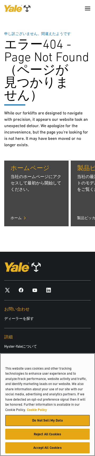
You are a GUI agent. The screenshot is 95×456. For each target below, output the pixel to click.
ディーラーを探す (19, 318)
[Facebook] (21, 290)
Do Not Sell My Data (47, 420)
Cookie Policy (37, 410)
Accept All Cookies (47, 448)
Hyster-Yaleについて (20, 346)
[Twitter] (7, 290)
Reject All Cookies (47, 434)
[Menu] (87, 8)
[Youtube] (35, 290)
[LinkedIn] (48, 290)
